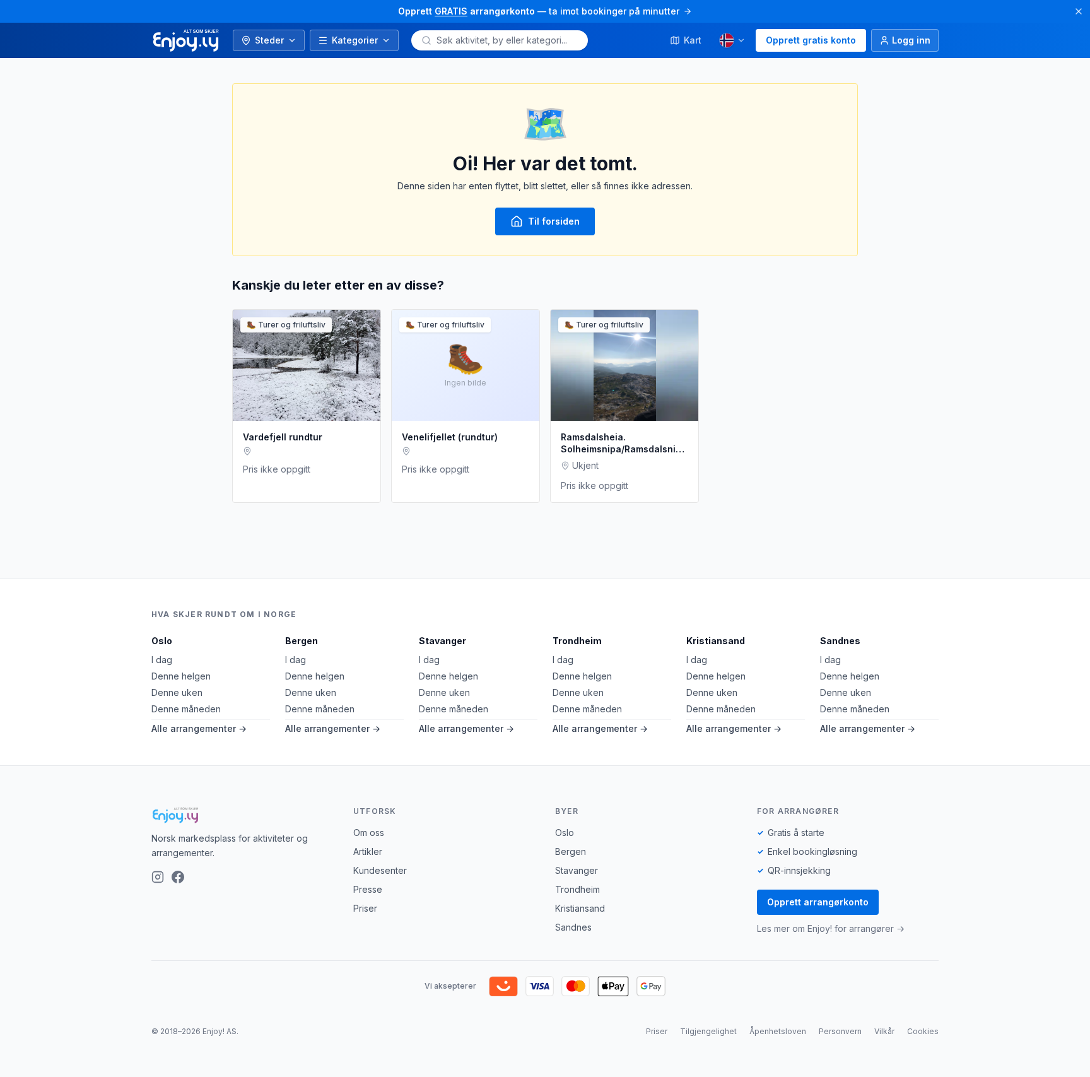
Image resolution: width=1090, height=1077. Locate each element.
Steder (269, 40)
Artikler (367, 851)
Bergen (301, 640)
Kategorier (355, 40)
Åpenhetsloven (777, 1031)
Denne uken (176, 692)
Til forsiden (554, 221)
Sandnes (840, 640)
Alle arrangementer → (199, 728)
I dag (161, 659)
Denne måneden (186, 708)
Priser (365, 908)
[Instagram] (157, 877)
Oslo (161, 640)
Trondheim (577, 640)
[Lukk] (1078, 11)
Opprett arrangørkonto (818, 902)
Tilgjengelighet (708, 1031)
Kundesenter (380, 870)
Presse (367, 889)
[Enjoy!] (242, 815)
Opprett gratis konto (811, 40)
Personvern (840, 1031)
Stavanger (442, 640)
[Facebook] (178, 877)
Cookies (923, 1031)
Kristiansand (715, 640)
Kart (692, 40)
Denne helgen (181, 676)
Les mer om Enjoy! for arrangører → (831, 928)
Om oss (368, 832)
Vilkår (884, 1031)
